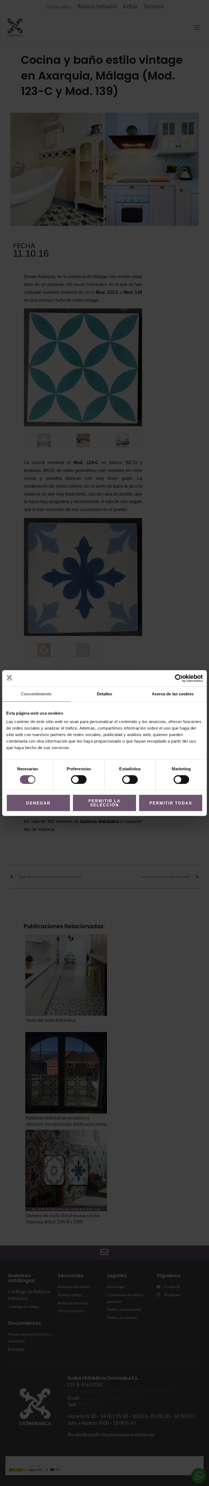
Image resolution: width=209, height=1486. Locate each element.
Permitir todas (170, 803)
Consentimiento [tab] (36, 694)
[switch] (79, 779)
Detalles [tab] (104, 694)
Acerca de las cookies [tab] (173, 694)
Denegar (38, 803)
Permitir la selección (104, 803)
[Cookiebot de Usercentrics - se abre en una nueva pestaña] (179, 678)
